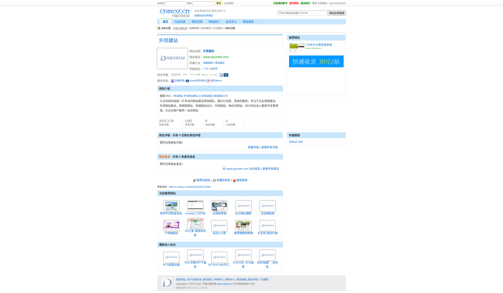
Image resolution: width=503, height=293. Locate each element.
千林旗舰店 (171, 233)
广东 (205, 68)
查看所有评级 (269, 147)
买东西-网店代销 (267, 233)
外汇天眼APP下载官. (195, 264)
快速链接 (294, 135)
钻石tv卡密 (219, 233)
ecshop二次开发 (195, 213)
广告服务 (264, 279)
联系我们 (305, 3)
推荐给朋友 (203, 180)
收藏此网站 (223, 180)
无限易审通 (219, 213)
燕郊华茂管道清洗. (171, 213)
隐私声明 (252, 279)
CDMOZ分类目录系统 (319, 44)
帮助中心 (230, 279)
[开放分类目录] (175, 16)
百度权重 (179, 80)
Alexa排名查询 (197, 80)
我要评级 (253, 147)
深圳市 (214, 68)
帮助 (314, 3)
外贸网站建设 (191, 96)
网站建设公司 (221, 96)
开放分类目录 (180, 28)
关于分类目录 (194, 279)
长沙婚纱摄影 (243, 213)
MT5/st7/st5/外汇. (219, 264)
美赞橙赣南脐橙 (243, 233)
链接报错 (241, 180)
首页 (165, 21)
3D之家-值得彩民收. (195, 233)
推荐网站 (294, 37)
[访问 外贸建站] (172, 68)
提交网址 (180, 279)
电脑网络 (194, 28)
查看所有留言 (271, 168)
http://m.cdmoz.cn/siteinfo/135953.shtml (190, 187)
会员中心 (231, 21)
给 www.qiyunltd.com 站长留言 (241, 168)
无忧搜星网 (267, 213)
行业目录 (179, 21)
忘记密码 (229, 3)
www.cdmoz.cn (225, 284)
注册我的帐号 (280, 3)
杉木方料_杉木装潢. (243, 264)
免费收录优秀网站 (203, 15)
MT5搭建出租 (171, 264)
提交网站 (294, 3)
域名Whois (216, 80)
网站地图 (241, 279)
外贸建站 (218, 28)
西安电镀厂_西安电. (267, 264)
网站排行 (214, 21)
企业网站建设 (206, 96)
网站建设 (206, 28)
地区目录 (197, 21)
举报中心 (219, 279)
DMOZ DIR (296, 141)
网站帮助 (248, 21)
